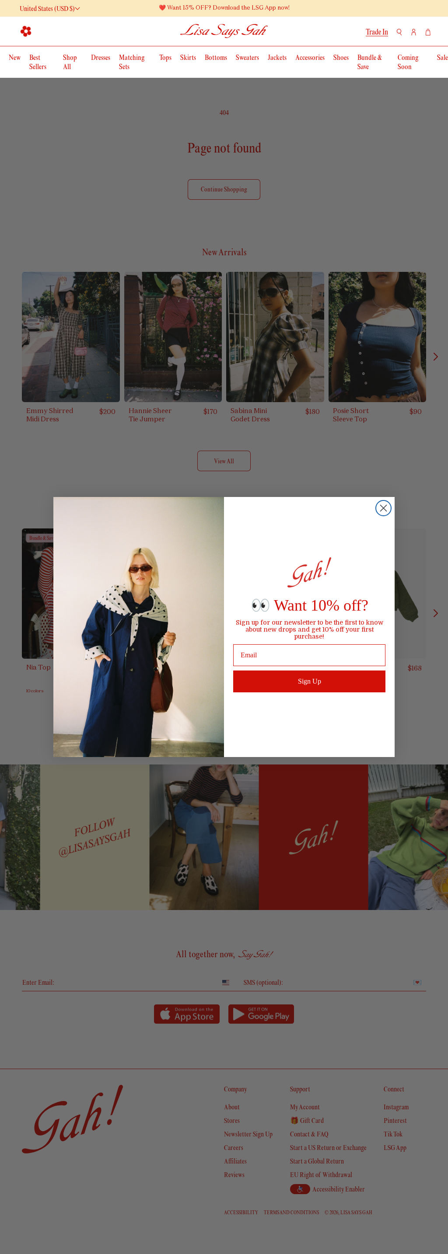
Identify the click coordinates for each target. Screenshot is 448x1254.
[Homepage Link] (224, 31)
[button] (26, 31)
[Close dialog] (383, 508)
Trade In (377, 32)
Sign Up (309, 681)
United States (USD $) (47, 8)
